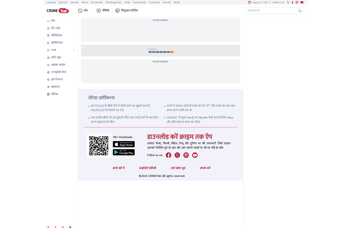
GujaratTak (154, 2)
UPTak (127, 2)
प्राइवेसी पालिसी (147, 168)
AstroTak (74, 2)
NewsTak (167, 2)
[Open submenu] (74, 50)
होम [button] (86, 10)
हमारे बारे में (119, 168)
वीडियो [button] (105, 10)
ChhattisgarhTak (113, 2)
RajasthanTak (139, 2)
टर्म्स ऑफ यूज (178, 168)
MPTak (177, 2)
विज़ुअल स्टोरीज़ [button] (129, 10)
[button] (61, 21)
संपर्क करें (205, 168)
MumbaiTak (97, 2)
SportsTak (62, 2)
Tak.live (84, 2)
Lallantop (51, 2)
